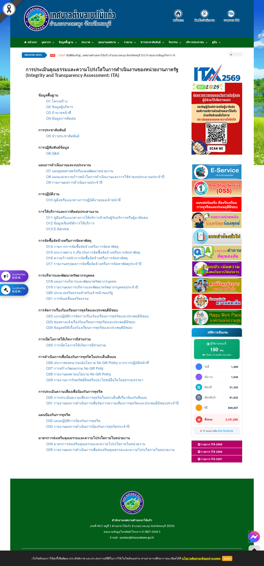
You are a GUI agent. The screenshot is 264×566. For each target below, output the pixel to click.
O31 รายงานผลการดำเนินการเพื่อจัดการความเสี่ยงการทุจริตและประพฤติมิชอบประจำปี (112, 402)
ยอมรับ (227, 558)
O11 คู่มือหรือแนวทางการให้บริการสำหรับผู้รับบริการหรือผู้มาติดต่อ (97, 217)
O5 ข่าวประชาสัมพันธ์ (62, 135)
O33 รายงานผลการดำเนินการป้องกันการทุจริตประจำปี (87, 426)
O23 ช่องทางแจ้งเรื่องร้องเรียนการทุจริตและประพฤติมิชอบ (90, 321)
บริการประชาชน (195, 42)
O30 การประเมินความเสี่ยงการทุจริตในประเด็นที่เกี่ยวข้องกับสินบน (96, 397)
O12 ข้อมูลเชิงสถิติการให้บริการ (70, 222)
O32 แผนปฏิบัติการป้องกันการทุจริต (73, 420)
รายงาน (128, 42)
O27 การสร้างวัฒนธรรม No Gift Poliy (74, 368)
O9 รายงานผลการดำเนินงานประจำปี (74, 182)
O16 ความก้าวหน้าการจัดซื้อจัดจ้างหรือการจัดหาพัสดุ (87, 257)
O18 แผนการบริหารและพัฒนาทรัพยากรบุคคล (81, 281)
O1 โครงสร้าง (56, 100)
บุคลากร (46, 42)
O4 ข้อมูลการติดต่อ (61, 118)
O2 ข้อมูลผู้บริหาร (59, 106)
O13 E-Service (57, 228)
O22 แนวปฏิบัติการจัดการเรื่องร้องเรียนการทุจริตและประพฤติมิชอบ (97, 315)
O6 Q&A (52, 153)
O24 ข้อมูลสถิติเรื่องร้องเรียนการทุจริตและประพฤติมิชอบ (89, 327)
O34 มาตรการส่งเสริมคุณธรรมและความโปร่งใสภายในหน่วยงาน (95, 443)
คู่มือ (214, 42)
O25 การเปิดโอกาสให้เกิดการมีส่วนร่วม (76, 344)
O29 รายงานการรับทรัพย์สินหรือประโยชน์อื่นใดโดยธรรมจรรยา (94, 379)
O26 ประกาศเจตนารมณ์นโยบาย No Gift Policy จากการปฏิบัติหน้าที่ (97, 362)
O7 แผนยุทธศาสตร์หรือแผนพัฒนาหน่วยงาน (79, 170)
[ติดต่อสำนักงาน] (204, 13)
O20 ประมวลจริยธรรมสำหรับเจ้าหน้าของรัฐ (79, 292)
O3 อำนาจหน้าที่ (58, 112)
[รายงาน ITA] (230, 13)
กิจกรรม (173, 42)
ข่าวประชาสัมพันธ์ (151, 42)
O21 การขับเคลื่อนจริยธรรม (67, 298)
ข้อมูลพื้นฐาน (66, 42)
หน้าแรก (31, 42)
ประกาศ (85, 42)
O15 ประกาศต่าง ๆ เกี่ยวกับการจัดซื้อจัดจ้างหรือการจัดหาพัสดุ (93, 252)
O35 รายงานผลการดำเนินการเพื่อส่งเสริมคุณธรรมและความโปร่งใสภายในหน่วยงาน (110, 449)
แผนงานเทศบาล (107, 42)
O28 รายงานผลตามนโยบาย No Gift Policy (78, 373)
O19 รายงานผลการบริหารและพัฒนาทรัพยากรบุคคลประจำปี (92, 286)
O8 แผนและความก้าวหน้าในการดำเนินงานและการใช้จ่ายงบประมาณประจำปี (105, 176)
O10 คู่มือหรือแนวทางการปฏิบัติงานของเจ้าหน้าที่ (83, 199)
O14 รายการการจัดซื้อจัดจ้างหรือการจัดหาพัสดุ (82, 246)
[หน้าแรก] (179, 13)
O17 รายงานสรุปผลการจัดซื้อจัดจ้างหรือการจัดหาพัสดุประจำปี (93, 263)
